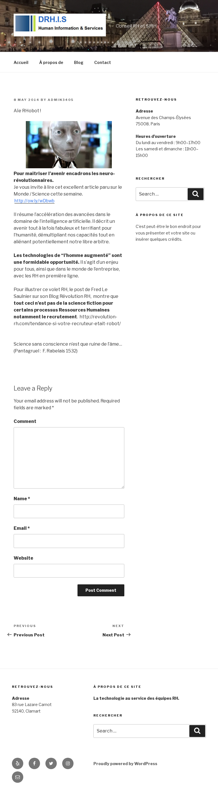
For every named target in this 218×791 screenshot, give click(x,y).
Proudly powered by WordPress (125, 763)
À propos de (51, 62)
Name (22, 498)
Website (23, 558)
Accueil (21, 62)
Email (22, 528)
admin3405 (61, 100)
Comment (25, 421)
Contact (102, 62)
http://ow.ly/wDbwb (34, 201)
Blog (78, 62)
